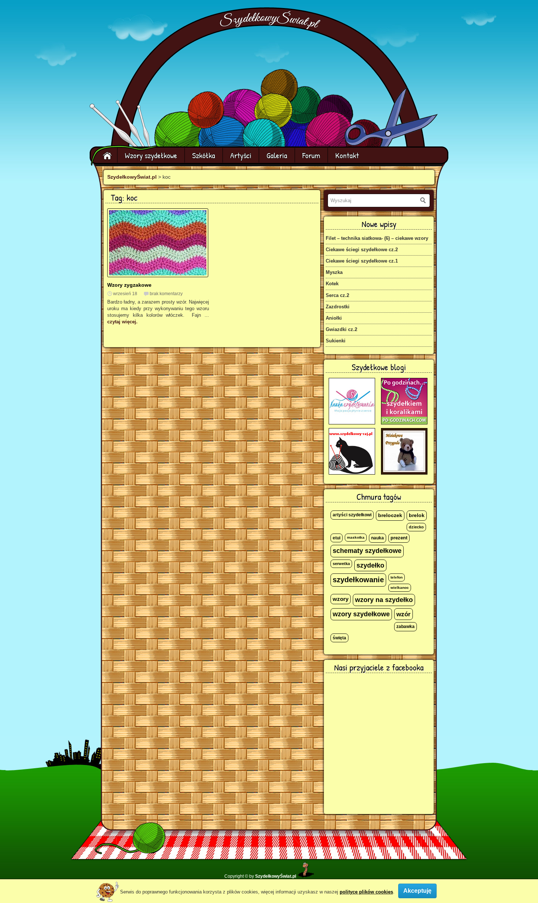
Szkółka (203, 155)
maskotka (356, 537)
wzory (340, 599)
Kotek (332, 283)
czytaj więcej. (122, 321)
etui (336, 538)
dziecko (416, 527)
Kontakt (347, 155)
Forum (311, 155)
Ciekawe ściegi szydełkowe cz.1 (362, 261)
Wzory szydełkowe (151, 155)
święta (339, 637)
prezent (399, 537)
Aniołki (334, 318)
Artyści (240, 155)
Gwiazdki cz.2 (341, 329)
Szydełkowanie (270, 20)
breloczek (390, 515)
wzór (403, 614)
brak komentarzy (166, 293)
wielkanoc (400, 588)
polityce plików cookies (366, 892)
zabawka (405, 626)
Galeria (276, 155)
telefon (397, 577)
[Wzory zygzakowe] (157, 275)
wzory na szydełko (384, 599)
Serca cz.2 (337, 295)
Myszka (334, 272)
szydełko (370, 565)
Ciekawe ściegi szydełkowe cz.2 (362, 249)
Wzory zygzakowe (129, 285)
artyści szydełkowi (352, 514)
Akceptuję (417, 891)
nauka (377, 537)
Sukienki (335, 340)
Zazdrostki (338, 306)
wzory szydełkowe (361, 614)
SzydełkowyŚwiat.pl (132, 177)
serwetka (341, 563)
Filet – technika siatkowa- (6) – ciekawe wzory (377, 238)
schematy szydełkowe (367, 550)
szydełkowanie (358, 580)
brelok (417, 515)
